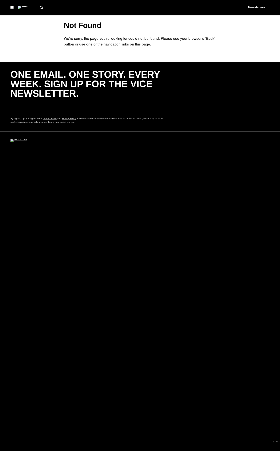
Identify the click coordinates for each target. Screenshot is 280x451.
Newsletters (256, 7)
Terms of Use (50, 118)
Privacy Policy (69, 118)
